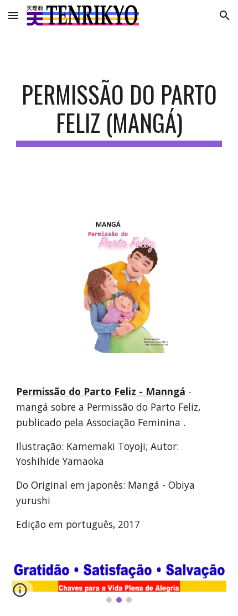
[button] (13, 15)
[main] (119, 113)
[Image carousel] (119, 583)
